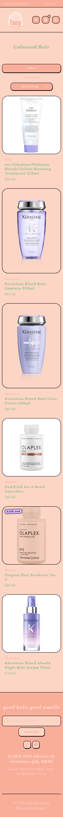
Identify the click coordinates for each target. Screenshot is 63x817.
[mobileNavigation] (56, 20)
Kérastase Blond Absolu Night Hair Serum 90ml (28, 665)
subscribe (31, 731)
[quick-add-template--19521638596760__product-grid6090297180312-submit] (52, 196)
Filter (31, 68)
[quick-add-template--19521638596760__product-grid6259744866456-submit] (52, 514)
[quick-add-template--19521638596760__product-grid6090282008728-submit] (52, 311)
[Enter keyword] (36, 20)
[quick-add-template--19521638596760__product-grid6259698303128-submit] (52, 104)
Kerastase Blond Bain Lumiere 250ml (25, 286)
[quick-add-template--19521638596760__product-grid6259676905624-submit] (52, 602)
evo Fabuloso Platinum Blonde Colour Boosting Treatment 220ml (28, 169)
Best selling (29, 86)
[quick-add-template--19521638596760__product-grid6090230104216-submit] (52, 426)
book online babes (14, 3)
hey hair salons (38, 803)
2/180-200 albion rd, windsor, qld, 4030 (31, 759)
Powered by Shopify (31, 808)
